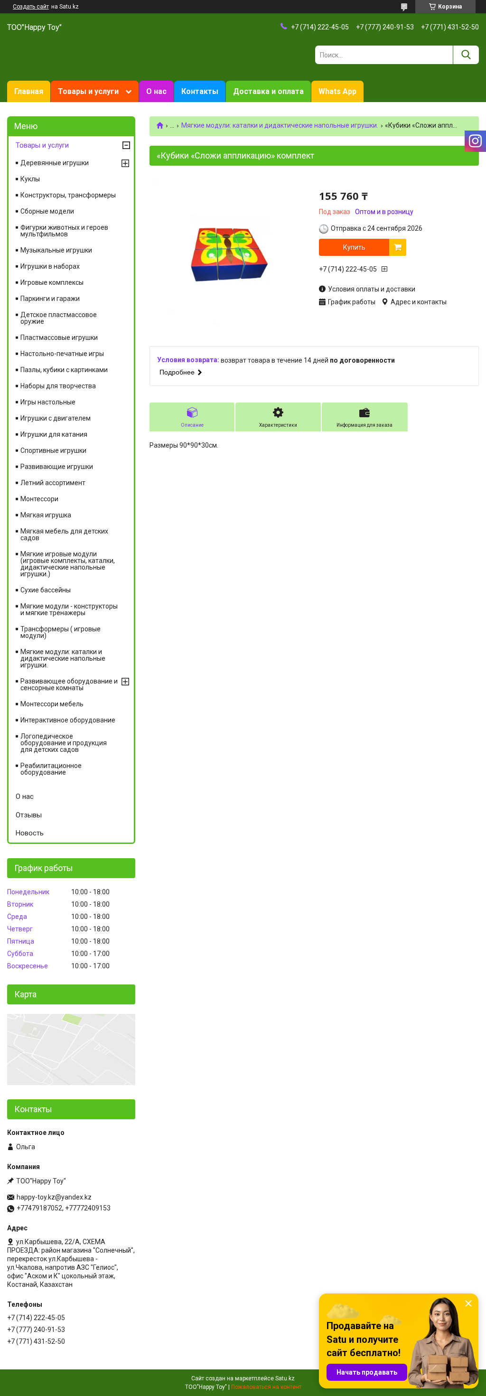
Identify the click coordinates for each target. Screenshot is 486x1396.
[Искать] (466, 55)
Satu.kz (285, 1378)
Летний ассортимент (52, 483)
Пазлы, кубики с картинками (64, 370)
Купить (354, 247)
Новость (30, 833)
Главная (28, 91)
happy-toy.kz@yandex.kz (54, 1197)
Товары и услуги (88, 91)
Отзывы (29, 815)
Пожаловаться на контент (266, 1387)
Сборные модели (47, 211)
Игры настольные (47, 402)
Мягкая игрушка (45, 515)
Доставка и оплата (268, 91)
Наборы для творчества (58, 386)
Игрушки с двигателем (55, 418)
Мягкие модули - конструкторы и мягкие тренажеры (69, 609)
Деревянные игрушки (54, 163)
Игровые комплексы (52, 282)
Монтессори (39, 499)
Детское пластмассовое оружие (58, 318)
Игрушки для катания (53, 434)
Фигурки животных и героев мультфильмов (64, 231)
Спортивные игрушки (53, 450)
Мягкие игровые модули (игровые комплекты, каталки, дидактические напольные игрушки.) (67, 564)
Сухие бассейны (45, 590)
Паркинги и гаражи (50, 298)
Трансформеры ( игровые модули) (60, 632)
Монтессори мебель (52, 704)
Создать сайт (31, 6)
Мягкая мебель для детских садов (64, 534)
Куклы (30, 179)
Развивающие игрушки (56, 466)
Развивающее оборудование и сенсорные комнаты (69, 684)
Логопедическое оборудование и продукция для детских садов (63, 742)
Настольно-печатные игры (62, 353)
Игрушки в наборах (50, 266)
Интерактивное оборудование (67, 720)
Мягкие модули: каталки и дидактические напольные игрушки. (279, 125)
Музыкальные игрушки (56, 250)
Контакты (199, 91)
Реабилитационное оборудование (51, 769)
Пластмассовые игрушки (59, 337)
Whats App (337, 91)
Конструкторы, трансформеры (68, 195)
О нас (156, 91)
